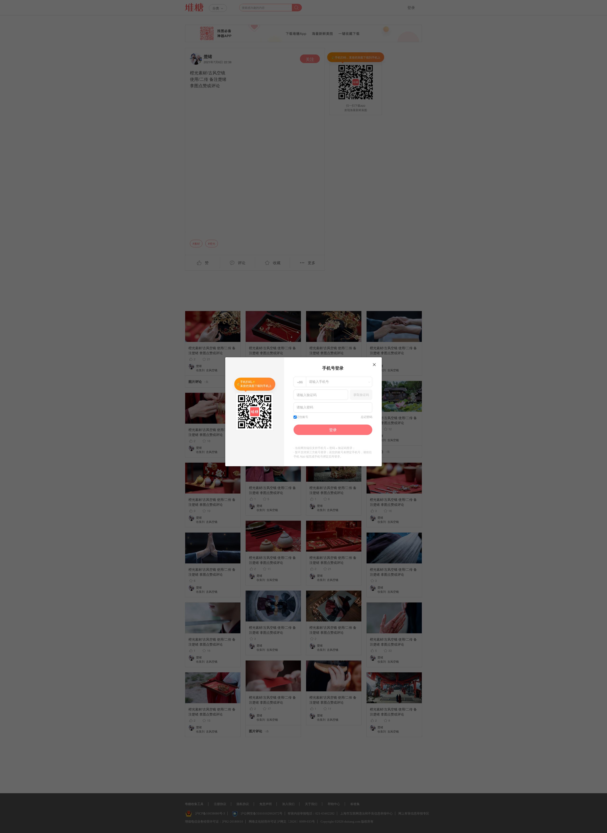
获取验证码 (361, 394)
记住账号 (302, 417)
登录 (333, 429)
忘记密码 (366, 417)
